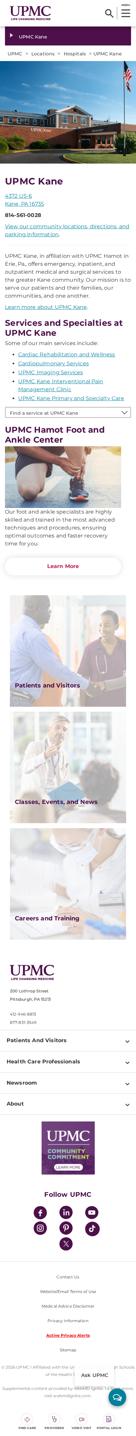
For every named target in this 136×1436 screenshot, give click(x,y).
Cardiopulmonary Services (53, 363)
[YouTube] (91, 1213)
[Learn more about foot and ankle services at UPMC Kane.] (63, 477)
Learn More (63, 566)
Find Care (27, 1428)
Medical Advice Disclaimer (68, 1306)
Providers (54, 1428)
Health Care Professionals (43, 1061)
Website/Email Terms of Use (68, 1291)
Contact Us (67, 1276)
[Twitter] (66, 1244)
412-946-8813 (23, 1014)
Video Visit (81, 1428)
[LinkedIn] (66, 1213)
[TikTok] (92, 1229)
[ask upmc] (117, 1397)
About (15, 1104)
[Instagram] (40, 1229)
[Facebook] (40, 1213)
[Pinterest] (66, 1229)
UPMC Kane (33, 37)
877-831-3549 (23, 1022)
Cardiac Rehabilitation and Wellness (66, 354)
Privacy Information (68, 1320)
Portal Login (109, 1428)
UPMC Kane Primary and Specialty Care (71, 398)
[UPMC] (30, 13)
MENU (125, 5)
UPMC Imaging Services (50, 372)
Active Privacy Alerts (68, 1335)
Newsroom (22, 1083)
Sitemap (68, 1349)
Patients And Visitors (37, 1040)
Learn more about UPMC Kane (46, 307)
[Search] (109, 13)
